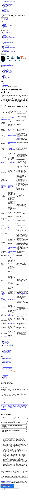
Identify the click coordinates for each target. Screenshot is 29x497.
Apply (4, 24)
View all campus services (9, 51)
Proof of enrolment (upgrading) (3, 299)
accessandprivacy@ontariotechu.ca (7, 481)
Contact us (5, 341)
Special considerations (8, 4)
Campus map (6, 359)
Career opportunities (7, 25)
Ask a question (4, 336)
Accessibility (6, 42)
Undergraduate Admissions (7, 65)
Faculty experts (6, 351)
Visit (4, 27)
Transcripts (5, 6)
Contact (5, 9)
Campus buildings (7, 358)
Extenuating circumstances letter (4, 186)
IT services (5, 48)
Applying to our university (9, 1)
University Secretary (7, 368)
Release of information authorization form (12, 315)
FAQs (4, 7)
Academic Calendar (7, 32)
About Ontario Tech (7, 367)
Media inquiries (6, 352)
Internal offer (6, 11)
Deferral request (2, 163)
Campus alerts (6, 45)
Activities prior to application (4, 118)
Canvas (5, 33)
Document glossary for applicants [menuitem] (10, 86)
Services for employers (8, 353)
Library (5, 50)
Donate (5, 26)
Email (4, 35)
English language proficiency (3, 293)
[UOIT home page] (14, 62)
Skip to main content (5, 14)
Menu (2, 81)
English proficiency (7, 5)
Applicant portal (7, 3)
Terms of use (6, 342)
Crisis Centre (6, 46)
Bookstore (5, 43)
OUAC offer (6, 10)
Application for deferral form (11, 163)
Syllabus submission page (11, 149)
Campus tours (6, 361)
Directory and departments (9, 47)
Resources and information (9, 37)
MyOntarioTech (6, 36)
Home (4, 83)
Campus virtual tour (7, 362)
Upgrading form (11, 299)
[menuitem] (15, 1)
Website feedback (7, 343)
